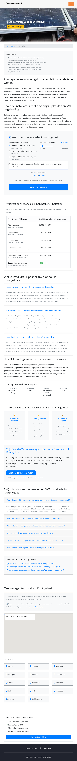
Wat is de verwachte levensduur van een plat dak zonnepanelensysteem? (34, 518)
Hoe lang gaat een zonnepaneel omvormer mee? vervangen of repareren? (36, 570)
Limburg (13, 46)
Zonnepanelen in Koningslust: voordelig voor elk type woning (26, 58)
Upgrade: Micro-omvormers (24, 158)
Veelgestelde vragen (14, 72)
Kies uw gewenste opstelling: (19, 142)
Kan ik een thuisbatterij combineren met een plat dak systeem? (31, 548)
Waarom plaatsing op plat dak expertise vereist (22, 60)
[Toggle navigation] (71, 4)
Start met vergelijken (38, 737)
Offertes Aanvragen (15, 27)
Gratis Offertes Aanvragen (21, 472)
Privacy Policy (31, 748)
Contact (47, 748)
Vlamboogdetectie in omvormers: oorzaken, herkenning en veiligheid (34, 567)
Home (7, 46)
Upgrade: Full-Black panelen (23, 152)
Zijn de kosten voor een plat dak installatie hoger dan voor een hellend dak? (35, 540)
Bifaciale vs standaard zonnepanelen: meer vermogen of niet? (31, 563)
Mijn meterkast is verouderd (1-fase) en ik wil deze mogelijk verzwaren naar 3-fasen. (37, 165)
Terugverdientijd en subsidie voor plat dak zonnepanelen (25, 67)
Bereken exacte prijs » (38, 187)
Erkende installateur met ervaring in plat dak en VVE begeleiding (27, 62)
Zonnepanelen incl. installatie (23, 147)
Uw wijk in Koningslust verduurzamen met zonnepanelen (25, 69)
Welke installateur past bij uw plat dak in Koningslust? (24, 65)
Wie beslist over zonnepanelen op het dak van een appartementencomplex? (36, 526)
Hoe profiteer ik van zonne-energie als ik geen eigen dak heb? (30, 533)
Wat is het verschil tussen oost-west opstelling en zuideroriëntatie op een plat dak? (38, 500)
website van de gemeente (35, 607)
